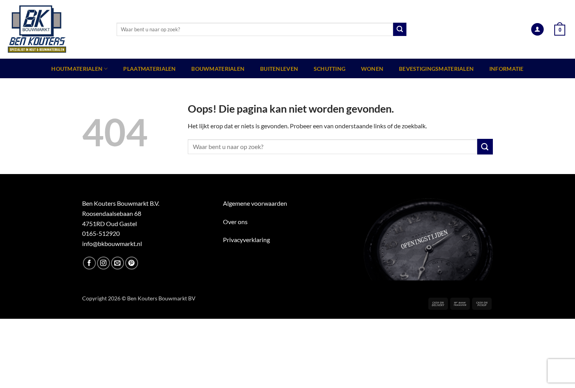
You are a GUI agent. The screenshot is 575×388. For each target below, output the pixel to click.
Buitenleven (279, 68)
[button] (537, 29)
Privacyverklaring (246, 239)
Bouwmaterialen (217, 68)
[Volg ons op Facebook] (89, 263)
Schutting (330, 68)
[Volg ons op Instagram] (103, 263)
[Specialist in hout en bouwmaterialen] (55, 29)
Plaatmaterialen (149, 68)
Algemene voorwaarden (255, 203)
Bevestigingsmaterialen (436, 68)
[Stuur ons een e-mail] (117, 263)
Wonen (372, 68)
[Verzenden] (399, 29)
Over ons (235, 221)
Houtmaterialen (76, 68)
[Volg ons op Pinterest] (131, 263)
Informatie (506, 68)
